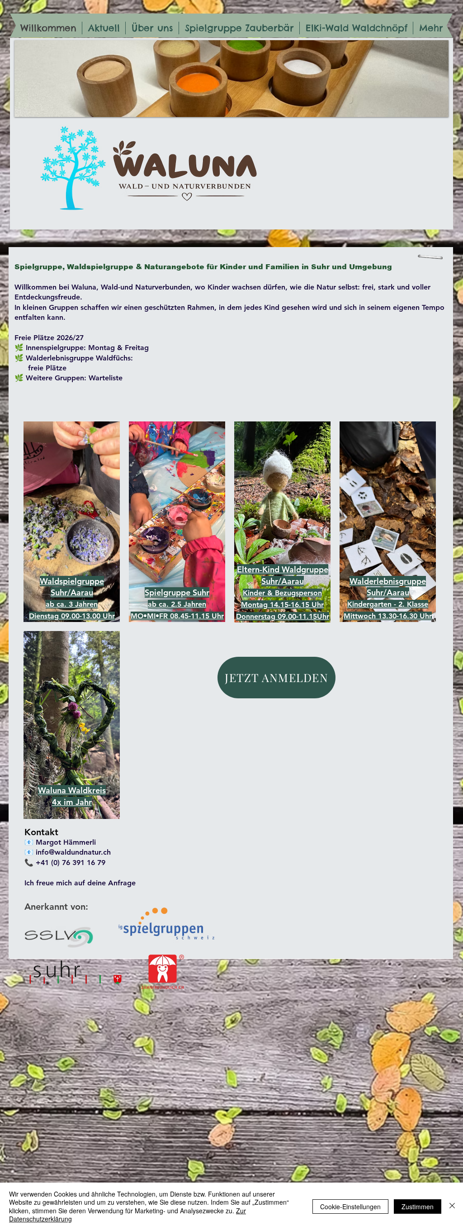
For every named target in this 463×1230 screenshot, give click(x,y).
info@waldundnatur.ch (73, 852)
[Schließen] (452, 1206)
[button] (72, 790)
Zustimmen (418, 1206)
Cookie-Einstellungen (350, 1206)
